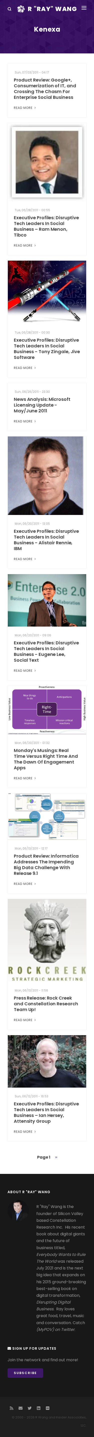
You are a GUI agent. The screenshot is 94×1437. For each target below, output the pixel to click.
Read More (24, 108)
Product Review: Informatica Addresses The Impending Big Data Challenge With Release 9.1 (46, 864)
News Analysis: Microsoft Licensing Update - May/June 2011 (42, 405)
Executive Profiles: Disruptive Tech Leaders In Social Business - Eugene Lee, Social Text (46, 651)
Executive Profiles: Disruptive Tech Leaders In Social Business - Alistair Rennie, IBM (46, 540)
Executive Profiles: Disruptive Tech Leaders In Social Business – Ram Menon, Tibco (46, 226)
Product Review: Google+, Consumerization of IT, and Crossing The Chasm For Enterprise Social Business (45, 88)
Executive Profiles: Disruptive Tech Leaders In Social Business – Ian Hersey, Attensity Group (46, 1112)
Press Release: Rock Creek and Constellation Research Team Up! (46, 1004)
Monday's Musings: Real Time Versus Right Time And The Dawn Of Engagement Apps (46, 759)
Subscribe (25, 1373)
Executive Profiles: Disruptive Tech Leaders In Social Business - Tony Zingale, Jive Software (47, 348)
